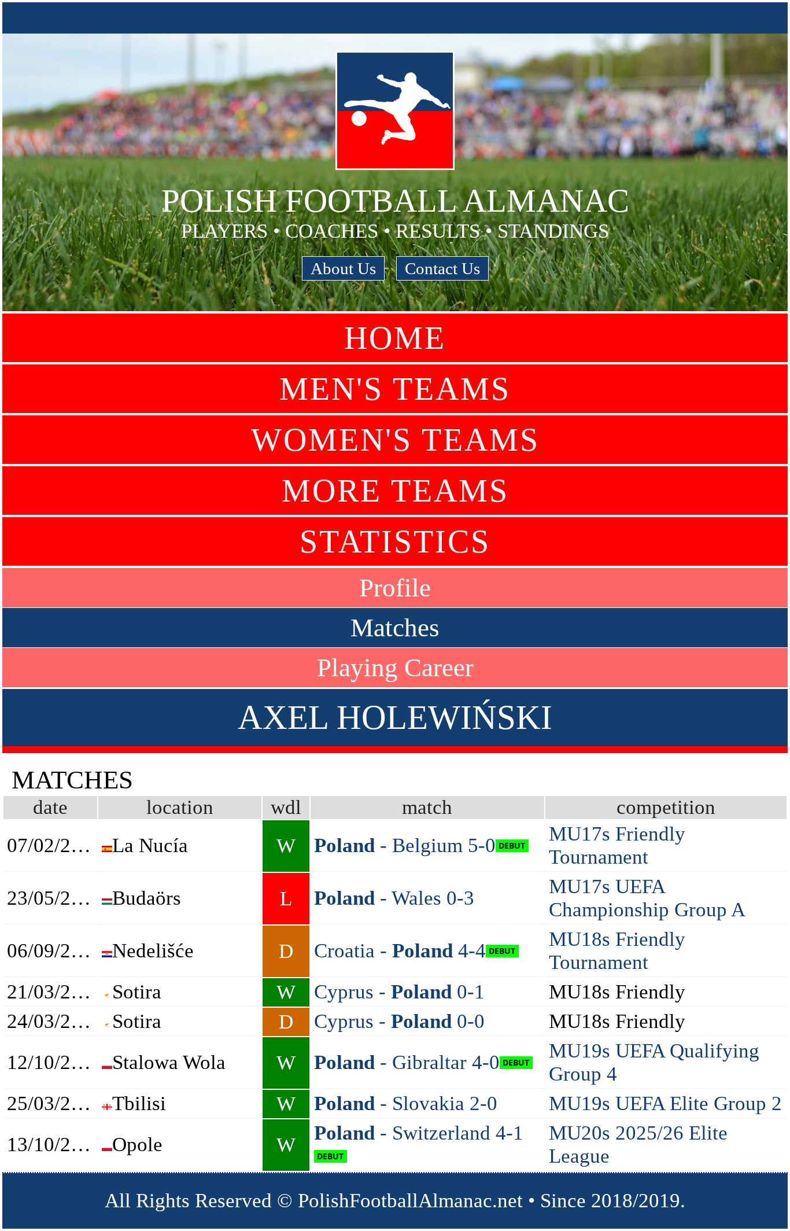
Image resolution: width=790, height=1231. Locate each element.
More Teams (395, 490)
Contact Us (442, 268)
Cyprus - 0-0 (399, 1021)
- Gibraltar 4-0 (407, 1062)
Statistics (395, 541)
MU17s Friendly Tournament (617, 845)
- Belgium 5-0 (405, 845)
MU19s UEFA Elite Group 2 (665, 1103)
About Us (343, 268)
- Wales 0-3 (394, 898)
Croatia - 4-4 (400, 950)
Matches (395, 627)
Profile (395, 587)
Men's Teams (395, 389)
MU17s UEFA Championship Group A (647, 898)
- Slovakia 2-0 (405, 1103)
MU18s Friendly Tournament (617, 951)
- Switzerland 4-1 (418, 1133)
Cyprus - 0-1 (399, 992)
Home (395, 338)
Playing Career (395, 667)
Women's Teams (395, 440)
